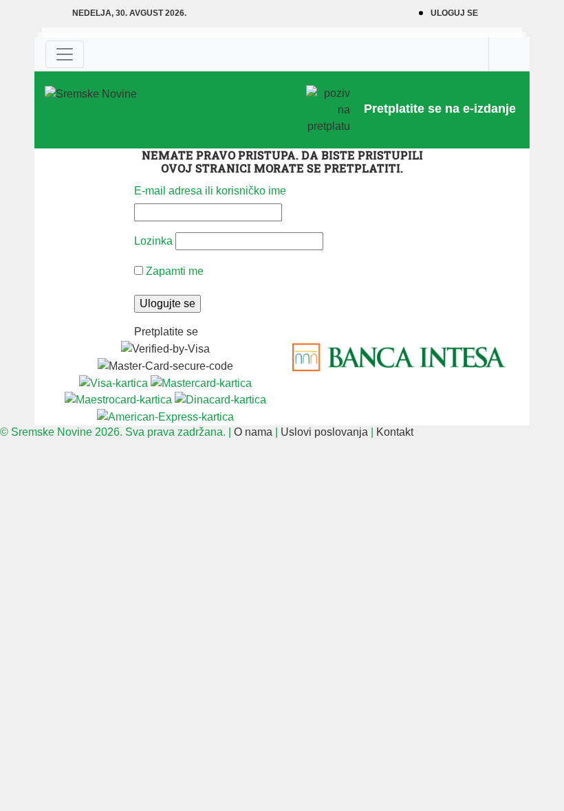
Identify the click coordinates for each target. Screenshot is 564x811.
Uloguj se (454, 13)
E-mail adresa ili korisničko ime (210, 191)
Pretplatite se (166, 331)
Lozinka (153, 241)
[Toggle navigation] (64, 54)
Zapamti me (173, 271)
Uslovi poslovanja (324, 432)
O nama (253, 432)
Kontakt (394, 432)
